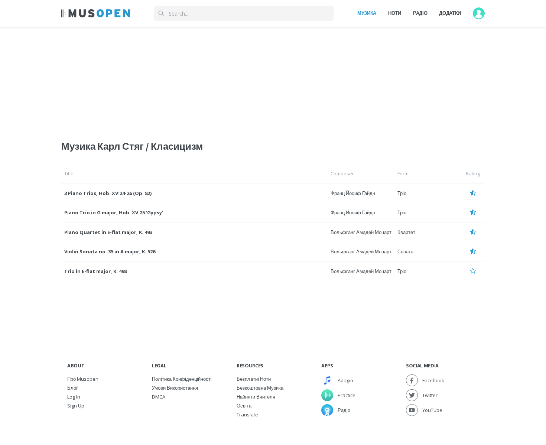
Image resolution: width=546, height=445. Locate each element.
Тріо (401, 193)
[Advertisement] (273, 79)
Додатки (450, 13)
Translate (247, 414)
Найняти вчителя (256, 396)
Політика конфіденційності (182, 379)
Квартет (406, 232)
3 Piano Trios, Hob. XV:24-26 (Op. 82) (108, 193)
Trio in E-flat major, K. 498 (95, 271)
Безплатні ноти (254, 379)
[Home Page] (95, 13)
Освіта (244, 405)
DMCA (158, 396)
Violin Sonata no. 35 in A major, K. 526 (109, 251)
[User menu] (479, 13)
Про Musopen (82, 379)
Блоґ (72, 387)
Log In (73, 396)
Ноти (394, 13)
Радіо (420, 13)
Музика (366, 13)
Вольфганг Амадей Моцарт (361, 232)
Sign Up (75, 405)
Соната (405, 251)
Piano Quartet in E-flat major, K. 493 (108, 232)
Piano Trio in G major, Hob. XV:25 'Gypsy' (113, 212)
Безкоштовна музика (260, 387)
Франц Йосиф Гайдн (353, 193)
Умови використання (175, 387)
